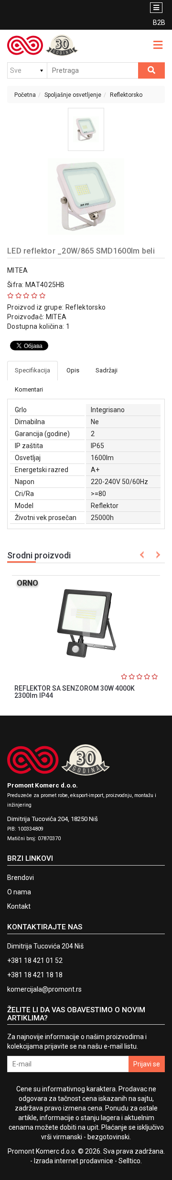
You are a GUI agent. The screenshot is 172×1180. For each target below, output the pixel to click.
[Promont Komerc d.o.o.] (43, 45)
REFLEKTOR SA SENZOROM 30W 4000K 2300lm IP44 (74, 691)
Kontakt (19, 906)
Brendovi (20, 877)
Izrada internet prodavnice (73, 1161)
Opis (72, 370)
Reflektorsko (126, 95)
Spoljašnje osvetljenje (72, 95)
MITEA (17, 270)
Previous (142, 555)
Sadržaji (107, 370)
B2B (159, 22)
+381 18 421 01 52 (35, 960)
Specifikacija (32, 370)
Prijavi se (146, 1064)
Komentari (29, 389)
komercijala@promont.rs (44, 989)
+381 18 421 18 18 (35, 975)
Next (156, 555)
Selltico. (130, 1161)
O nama (19, 892)
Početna (25, 95)
